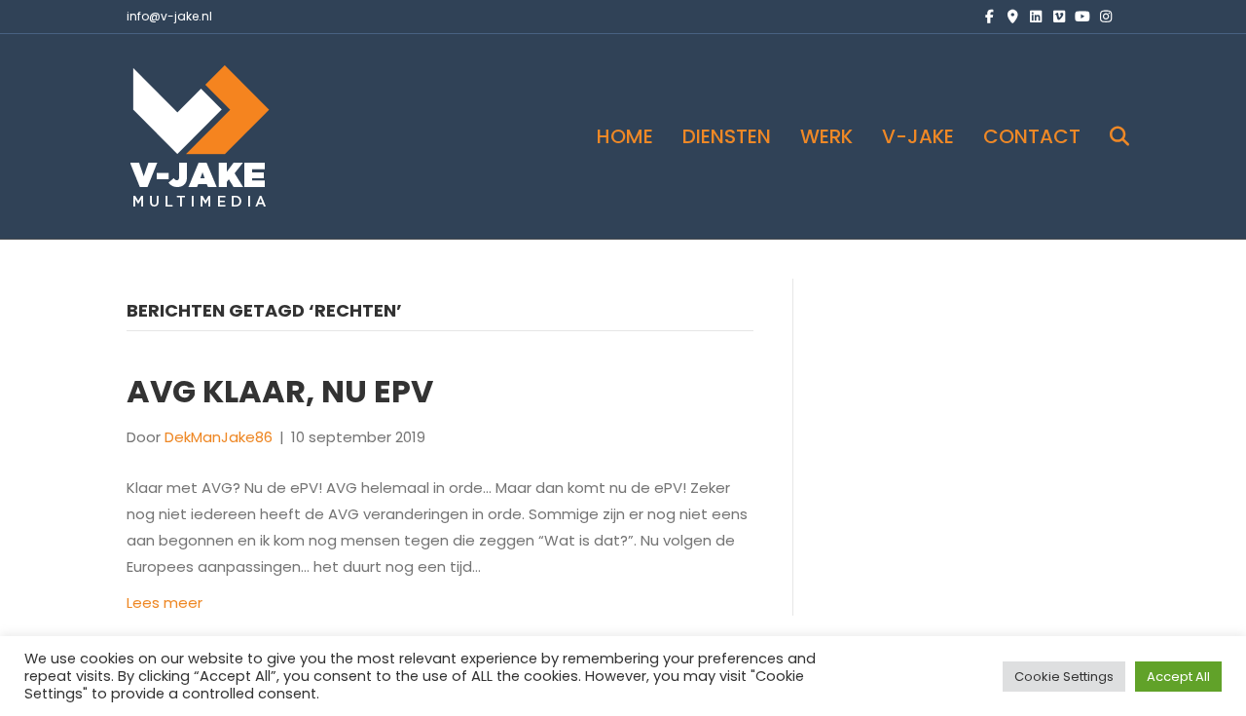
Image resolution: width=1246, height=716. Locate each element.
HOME (625, 136)
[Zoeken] (1107, 136)
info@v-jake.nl (169, 16)
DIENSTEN (726, 136)
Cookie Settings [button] (1064, 676)
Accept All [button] (1178, 676)
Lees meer (164, 602)
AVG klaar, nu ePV (280, 391)
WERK (826, 136)
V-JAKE (918, 136)
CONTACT (1032, 136)
